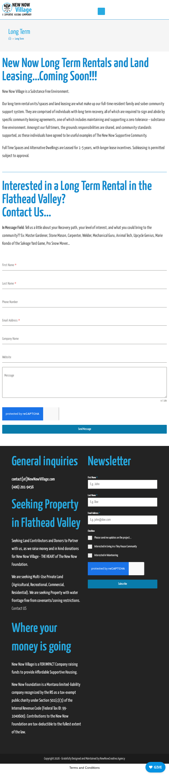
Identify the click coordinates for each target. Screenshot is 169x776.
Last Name (92, 495)
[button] (101, 11)
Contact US (19, 608)
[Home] (9, 38)
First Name (93, 477)
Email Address (94, 513)
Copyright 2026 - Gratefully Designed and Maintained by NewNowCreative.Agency (84, 758)
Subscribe (122, 583)
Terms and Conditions (84, 767)
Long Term (19, 38)
